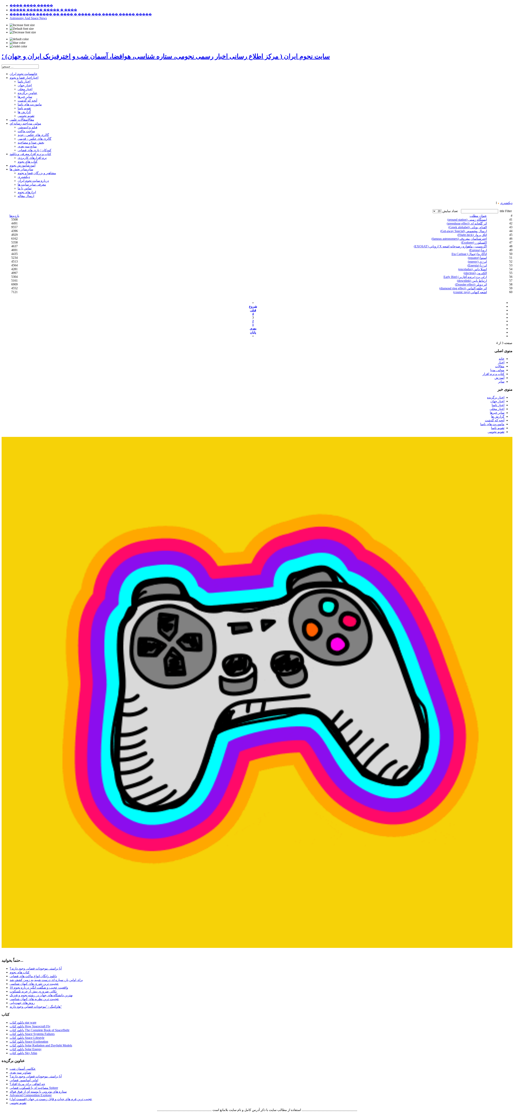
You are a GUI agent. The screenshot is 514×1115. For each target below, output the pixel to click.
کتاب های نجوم (20, 972)
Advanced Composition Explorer (31, 1095)
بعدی (253, 328)
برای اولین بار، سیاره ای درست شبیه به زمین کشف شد (46, 980)
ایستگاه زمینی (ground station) (467, 219)
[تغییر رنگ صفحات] (19, 39)
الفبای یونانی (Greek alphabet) (467, 227)
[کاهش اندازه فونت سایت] (23, 32)
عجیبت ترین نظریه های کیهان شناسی (34, 999)
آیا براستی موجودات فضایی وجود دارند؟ (36, 968)
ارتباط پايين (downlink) (472, 280)
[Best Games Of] (257, 946)
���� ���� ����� (31, 5)
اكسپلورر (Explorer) (474, 242)
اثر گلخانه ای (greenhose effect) (467, 223)
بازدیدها (14, 216)
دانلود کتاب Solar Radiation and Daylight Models (41, 1045)
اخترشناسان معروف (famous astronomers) (459, 238)
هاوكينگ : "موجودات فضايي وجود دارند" (36, 1006)
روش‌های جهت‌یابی (22, 1003)
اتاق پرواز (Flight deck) (472, 235)
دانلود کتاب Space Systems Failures (32, 1034)
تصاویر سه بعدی (20, 1072)
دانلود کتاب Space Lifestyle (27, 1037)
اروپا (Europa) (478, 250)
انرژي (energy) (477, 261)
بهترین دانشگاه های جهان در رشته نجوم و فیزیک (41, 995)
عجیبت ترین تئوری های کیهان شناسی (34, 983)
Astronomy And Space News (28, 18)
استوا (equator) (477, 258)
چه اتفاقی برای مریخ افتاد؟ (27, 1084)
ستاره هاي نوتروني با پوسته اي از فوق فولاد (38, 1091)
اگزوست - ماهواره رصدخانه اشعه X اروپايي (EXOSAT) (450, 246)
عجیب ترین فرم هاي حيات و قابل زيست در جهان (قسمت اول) (51, 1099)
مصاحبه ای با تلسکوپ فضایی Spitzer (34, 1087)
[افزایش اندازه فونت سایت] (22, 25)
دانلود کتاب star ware (23, 1022)
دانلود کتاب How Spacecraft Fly (30, 1026)
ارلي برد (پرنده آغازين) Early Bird (465, 277)
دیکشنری (506, 203)
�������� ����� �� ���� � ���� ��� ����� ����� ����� (81, 14)
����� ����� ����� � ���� (43, 10)
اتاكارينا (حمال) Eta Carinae (469, 254)
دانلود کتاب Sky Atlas (23, 1053)
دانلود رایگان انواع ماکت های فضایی (33, 976)
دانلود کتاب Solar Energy (26, 1049)
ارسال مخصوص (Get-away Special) (463, 231)
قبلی (253, 310)
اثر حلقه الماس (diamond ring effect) (463, 288)
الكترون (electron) (475, 273)
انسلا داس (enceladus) (472, 269)
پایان (253, 332)
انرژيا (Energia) (477, 265)
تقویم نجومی (18, 1103)
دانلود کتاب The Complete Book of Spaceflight (39, 1030)
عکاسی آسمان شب (23, 1068)
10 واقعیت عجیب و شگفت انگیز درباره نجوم (39, 987)
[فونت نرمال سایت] (22, 29)
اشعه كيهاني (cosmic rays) (470, 292)
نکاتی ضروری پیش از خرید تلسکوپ (33, 991)
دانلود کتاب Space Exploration (29, 1041)
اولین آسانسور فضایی (24, 1080)
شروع (253, 306)
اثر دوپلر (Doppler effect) (471, 284)
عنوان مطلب (478, 216)
